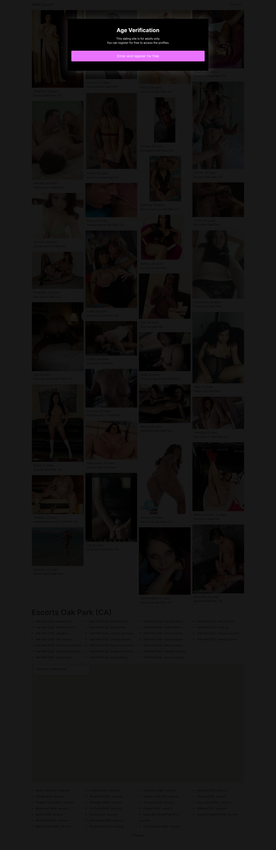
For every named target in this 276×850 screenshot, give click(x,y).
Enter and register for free (138, 56)
